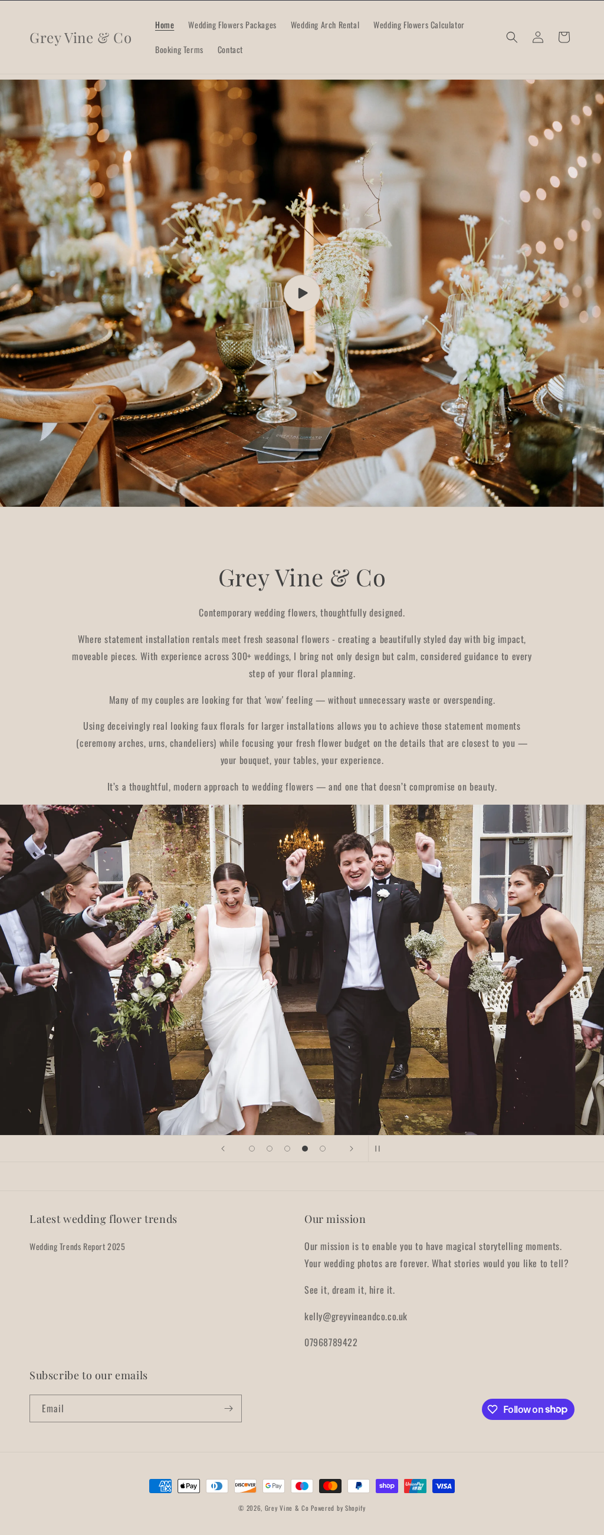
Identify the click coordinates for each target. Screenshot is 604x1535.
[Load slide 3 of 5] (287, 1148)
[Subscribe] (228, 1408)
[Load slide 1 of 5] (252, 1148)
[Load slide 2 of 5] (269, 1148)
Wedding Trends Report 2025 (77, 1246)
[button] (512, 37)
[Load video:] (302, 293)
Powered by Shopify (338, 1508)
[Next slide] (352, 1149)
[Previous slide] (223, 1149)
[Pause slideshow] (381, 1149)
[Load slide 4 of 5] (305, 1148)
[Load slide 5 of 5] (322, 1148)
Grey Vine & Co (288, 1508)
